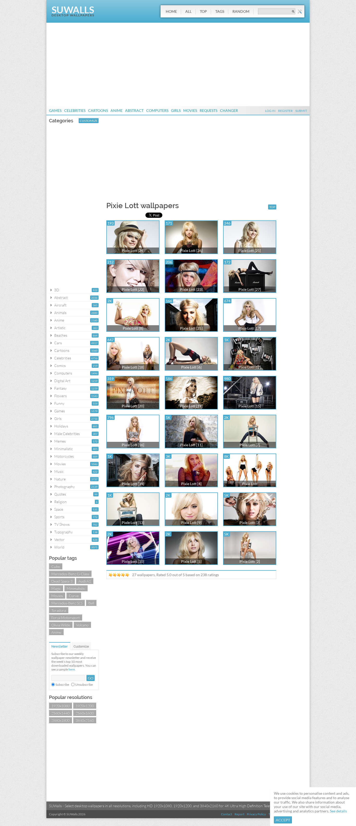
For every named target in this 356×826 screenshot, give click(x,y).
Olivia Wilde (60, 625)
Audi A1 (84, 581)
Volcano (82, 625)
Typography (63, 532)
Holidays (61, 426)
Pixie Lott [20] (133, 406)
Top (203, 11)
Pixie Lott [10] (133, 561)
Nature (60, 479)
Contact (226, 814)
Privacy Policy (256, 814)
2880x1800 (60, 720)
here (72, 669)
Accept (283, 820)
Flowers (60, 396)
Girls (176, 110)
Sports (59, 517)
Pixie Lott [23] (191, 289)
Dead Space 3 (61, 581)
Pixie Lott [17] (249, 328)
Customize (88, 121)
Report (239, 814)
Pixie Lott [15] (249, 406)
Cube (55, 566)
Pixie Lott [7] (250, 445)
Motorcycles (64, 456)
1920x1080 (60, 705)
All (188, 11)
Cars (58, 343)
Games (55, 110)
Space (58, 509)
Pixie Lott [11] (191, 445)
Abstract (134, 110)
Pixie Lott (249, 483)
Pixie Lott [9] (191, 522)
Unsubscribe (84, 684)
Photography (64, 486)
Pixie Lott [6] (191, 367)
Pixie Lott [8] (133, 328)
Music (59, 471)
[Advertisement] (178, 64)
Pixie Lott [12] (249, 367)
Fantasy (60, 388)
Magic (56, 588)
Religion (60, 501)
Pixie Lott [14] (133, 483)
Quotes (60, 494)
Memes (60, 441)
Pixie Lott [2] (250, 561)
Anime (116, 110)
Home (171, 11)
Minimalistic (63, 449)
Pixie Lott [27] (249, 289)
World (59, 547)
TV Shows (62, 524)
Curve (74, 595)
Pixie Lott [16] (133, 445)
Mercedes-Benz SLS (66, 603)
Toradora (58, 610)
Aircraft (60, 305)
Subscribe (62, 684)
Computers (157, 110)
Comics (60, 365)
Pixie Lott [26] (191, 250)
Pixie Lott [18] (133, 367)
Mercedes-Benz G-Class (70, 573)
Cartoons (98, 110)
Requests (208, 110)
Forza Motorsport (65, 617)
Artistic (59, 327)
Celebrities (74, 110)
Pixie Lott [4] (191, 483)
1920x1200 (85, 705)
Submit (301, 111)
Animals (60, 312)
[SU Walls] (73, 15)
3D (56, 290)
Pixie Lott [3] (250, 522)
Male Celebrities (67, 433)
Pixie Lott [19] (191, 406)
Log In (270, 111)
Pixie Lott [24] (133, 250)
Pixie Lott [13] (133, 522)
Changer (229, 110)
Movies (190, 110)
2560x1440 (60, 713)
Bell (91, 603)
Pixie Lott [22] (133, 289)
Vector (59, 539)
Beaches (60, 335)
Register (285, 111)
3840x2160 (85, 720)
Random (240, 11)
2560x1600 (85, 713)
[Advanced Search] (300, 11)
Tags (219, 11)
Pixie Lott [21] (249, 250)
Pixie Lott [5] (191, 561)
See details (338, 811)
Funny (59, 403)
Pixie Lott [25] (191, 328)
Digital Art (62, 380)
